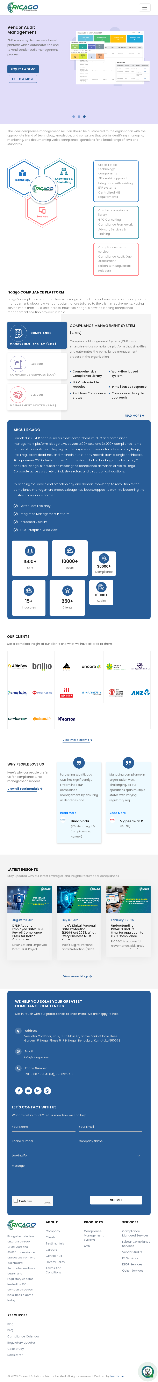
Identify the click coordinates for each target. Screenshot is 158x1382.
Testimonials (55, 1243)
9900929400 (65, 1074)
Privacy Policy (55, 1262)
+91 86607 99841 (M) (39, 1074)
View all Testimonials (23, 789)
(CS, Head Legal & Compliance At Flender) (83, 831)
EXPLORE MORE (23, 79)
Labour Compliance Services (136, 1244)
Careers (51, 1250)
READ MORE (133, 416)
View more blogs (76, 976)
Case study (15, 1349)
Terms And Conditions (53, 1270)
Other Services (132, 1271)
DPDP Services (132, 1264)
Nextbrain (117, 1376)
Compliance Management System (94, 1235)
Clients (51, 1237)
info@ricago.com (36, 1057)
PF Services (130, 1258)
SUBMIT (116, 1200)
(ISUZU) (125, 826)
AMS (87, 1246)
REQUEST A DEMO (23, 69)
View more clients (76, 740)
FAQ (10, 1330)
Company (53, 1231)
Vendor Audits (132, 1252)
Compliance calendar (23, 1336)
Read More (68, 813)
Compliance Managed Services (135, 1233)
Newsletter (15, 1355)
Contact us (54, 1256)
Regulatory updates (21, 1343)
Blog (10, 1324)
